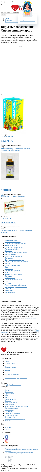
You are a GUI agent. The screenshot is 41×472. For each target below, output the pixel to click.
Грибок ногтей (10, 278)
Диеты (7, 397)
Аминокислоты (10, 292)
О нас (7, 361)
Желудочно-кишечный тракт (14, 260)
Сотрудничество (10, 367)
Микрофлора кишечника (13, 274)
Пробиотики (9, 258)
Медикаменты (9, 404)
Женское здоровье (11, 245)
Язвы (6, 272)
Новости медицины (11, 408)
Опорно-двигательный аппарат (15, 243)
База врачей (9, 392)
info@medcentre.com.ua (13, 385)
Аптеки (7, 390)
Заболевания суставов (12, 270)
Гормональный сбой (12, 249)
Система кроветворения (9, 230)
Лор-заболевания (10, 254)
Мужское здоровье (11, 240)
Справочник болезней (12, 413)
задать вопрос (31, 318)
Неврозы (8, 283)
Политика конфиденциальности (16, 378)
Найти (3, 15)
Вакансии (8, 420)
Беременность (9, 393)
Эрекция (8, 288)
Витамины (8, 251)
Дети (6, 395)
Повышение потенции (12, 265)
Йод (6, 281)
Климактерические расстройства (16, 252)
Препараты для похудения (13, 247)
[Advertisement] (20, 68)
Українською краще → (27, 21)
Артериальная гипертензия (14, 256)
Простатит (8, 276)
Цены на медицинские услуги (15, 419)
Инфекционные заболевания (10, 150)
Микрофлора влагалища (13, 242)
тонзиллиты (9, 290)
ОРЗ (2, 196)
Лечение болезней (11, 402)
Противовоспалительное (13, 279)
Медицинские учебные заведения (16, 406)
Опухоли (21, 230)
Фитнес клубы (10, 417)
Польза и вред (9, 410)
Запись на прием (10, 399)
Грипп (6, 196)
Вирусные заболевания (22, 149)
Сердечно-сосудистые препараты (16, 287)
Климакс (8, 263)
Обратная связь (10, 363)
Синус (7, 267)
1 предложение (6, 218)
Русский (7, 429)
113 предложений (7, 136)
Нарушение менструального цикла (16, 261)
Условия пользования (12, 374)
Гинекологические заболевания (15, 285)
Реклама (7, 370)
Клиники (8, 401)
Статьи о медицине (11, 415)
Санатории (8, 411)
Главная (7, 18)
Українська (8, 427)
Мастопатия (9, 269)
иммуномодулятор (7, 149)
